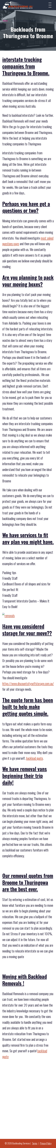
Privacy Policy (45, 1143)
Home (5, 20)
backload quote (34, 758)
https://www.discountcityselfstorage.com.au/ (28, 683)
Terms (34, 1143)
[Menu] (50, 5)
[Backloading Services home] (18, 5)
